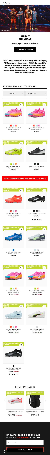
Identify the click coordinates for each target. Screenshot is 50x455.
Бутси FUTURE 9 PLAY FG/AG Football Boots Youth (13, 128)
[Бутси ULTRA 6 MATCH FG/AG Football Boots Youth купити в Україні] (13, 237)
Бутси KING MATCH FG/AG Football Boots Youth (36, 253)
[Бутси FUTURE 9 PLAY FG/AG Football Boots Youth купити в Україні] (13, 112)
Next (45, 400)
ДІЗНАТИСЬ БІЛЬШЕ (25, 49)
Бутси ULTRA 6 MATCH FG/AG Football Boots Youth (13, 253)
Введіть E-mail (12, 442)
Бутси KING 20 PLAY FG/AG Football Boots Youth (37, 330)
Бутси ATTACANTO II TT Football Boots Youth (36, 167)
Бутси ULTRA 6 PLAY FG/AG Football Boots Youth (13, 167)
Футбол (7, 3)
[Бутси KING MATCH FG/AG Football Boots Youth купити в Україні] (36, 237)
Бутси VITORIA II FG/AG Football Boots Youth (36, 214)
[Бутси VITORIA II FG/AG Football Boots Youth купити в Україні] (36, 198)
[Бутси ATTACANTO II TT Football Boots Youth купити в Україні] (36, 151)
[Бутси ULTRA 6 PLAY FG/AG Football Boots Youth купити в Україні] (13, 151)
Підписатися (25, 450)
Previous (5, 400)
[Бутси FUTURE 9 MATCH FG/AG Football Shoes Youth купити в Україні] (36, 112)
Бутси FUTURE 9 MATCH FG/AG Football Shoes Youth (37, 128)
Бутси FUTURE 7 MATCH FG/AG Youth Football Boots (13, 368)
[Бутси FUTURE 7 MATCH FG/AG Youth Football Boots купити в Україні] (13, 353)
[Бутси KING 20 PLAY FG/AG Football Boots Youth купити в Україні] (36, 314)
